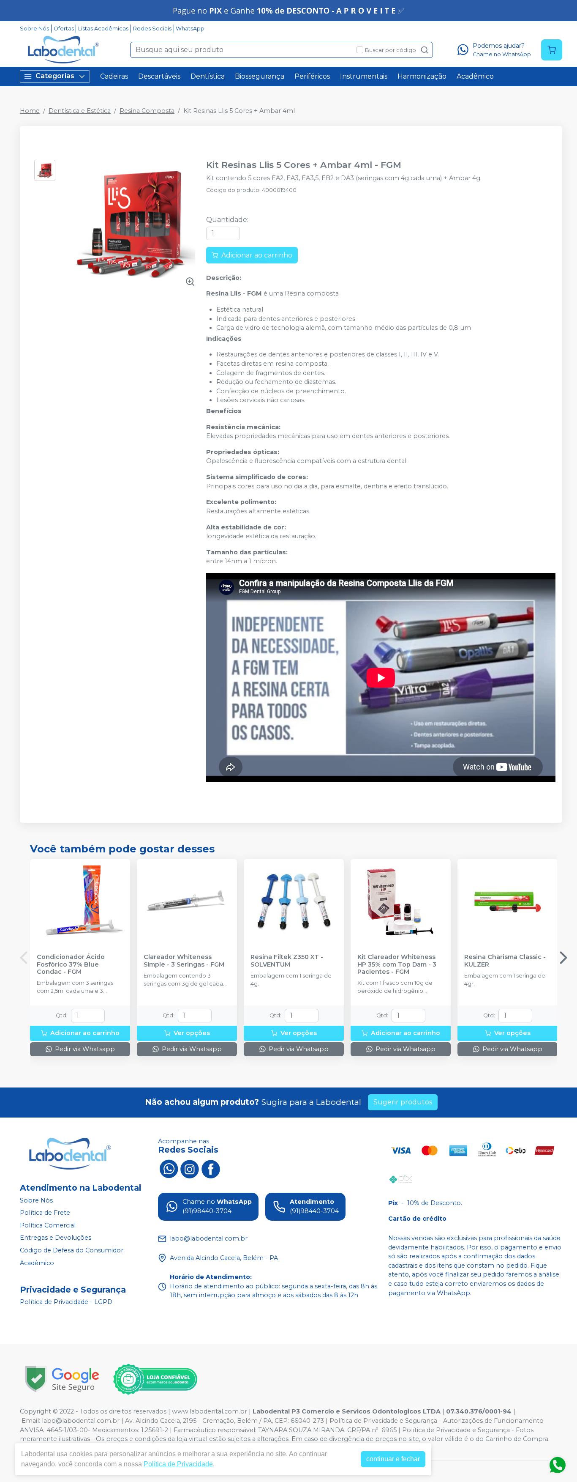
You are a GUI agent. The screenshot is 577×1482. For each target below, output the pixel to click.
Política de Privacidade (178, 1464)
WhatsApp (190, 28)
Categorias (54, 76)
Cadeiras (114, 76)
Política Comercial (48, 1225)
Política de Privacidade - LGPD (66, 1302)
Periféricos (312, 76)
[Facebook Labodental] (210, 1168)
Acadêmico (475, 76)
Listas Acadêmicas (103, 28)
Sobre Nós (34, 28)
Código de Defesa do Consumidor (71, 1250)
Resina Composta (147, 111)
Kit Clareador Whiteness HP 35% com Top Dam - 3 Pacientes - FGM (396, 964)
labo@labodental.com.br (81, 1420)
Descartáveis (159, 76)
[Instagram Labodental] (189, 1168)
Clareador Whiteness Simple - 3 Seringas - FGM (184, 960)
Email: (32, 1420)
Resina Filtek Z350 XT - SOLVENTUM (286, 960)
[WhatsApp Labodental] (168, 1168)
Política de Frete (45, 1212)
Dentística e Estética (80, 111)
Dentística (208, 76)
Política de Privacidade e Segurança (383, 1420)
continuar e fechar (393, 1459)
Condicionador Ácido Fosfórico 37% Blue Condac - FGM (71, 964)
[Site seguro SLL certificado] (62, 1379)
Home (30, 111)
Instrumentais (363, 76)
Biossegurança (259, 76)
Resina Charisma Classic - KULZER (505, 960)
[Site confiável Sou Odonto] (155, 1379)
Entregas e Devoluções (55, 1238)
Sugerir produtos (402, 1102)
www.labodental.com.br (209, 1411)
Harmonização (421, 76)
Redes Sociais (152, 28)
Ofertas (64, 28)
